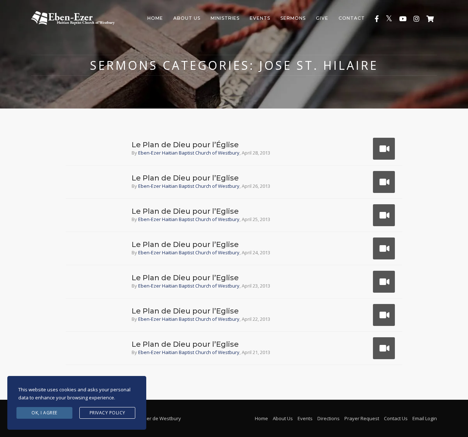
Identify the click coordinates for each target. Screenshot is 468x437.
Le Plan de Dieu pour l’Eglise (185, 178)
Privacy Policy (107, 413)
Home (155, 18)
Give (322, 18)
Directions (328, 418)
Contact (352, 18)
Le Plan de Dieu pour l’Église (185, 144)
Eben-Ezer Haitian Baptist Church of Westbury (188, 152)
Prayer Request (361, 418)
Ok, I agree (44, 413)
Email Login (424, 418)
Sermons (293, 18)
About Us (186, 18)
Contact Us (396, 418)
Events (260, 18)
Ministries (225, 18)
